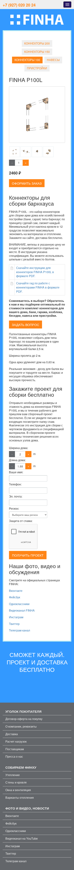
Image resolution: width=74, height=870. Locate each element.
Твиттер (14, 624)
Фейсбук (14, 597)
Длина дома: (17, 460)
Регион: (14, 509)
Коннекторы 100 (27, 60)
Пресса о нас (14, 756)
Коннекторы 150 (37, 52)
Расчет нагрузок (16, 741)
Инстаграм (16, 617)
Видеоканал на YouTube (21, 838)
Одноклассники (19, 604)
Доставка (11, 734)
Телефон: (15, 484)
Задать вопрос (25, 324)
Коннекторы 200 (37, 43)
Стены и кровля (16, 782)
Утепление (12, 775)
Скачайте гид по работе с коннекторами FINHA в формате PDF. (37, 287)
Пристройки (37, 68)
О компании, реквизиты (21, 726)
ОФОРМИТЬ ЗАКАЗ (27, 183)
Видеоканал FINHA (22, 610)
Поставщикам (14, 749)
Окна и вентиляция (18, 790)
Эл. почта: (15, 496)
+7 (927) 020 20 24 (19, 5)
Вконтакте (15, 591)
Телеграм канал (19, 630)
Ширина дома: (18, 448)
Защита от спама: (21, 521)
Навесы (53, 60)
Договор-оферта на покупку (23, 719)
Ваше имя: (16, 472)
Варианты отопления (19, 797)
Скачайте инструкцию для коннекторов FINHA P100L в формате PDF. (35, 272)
